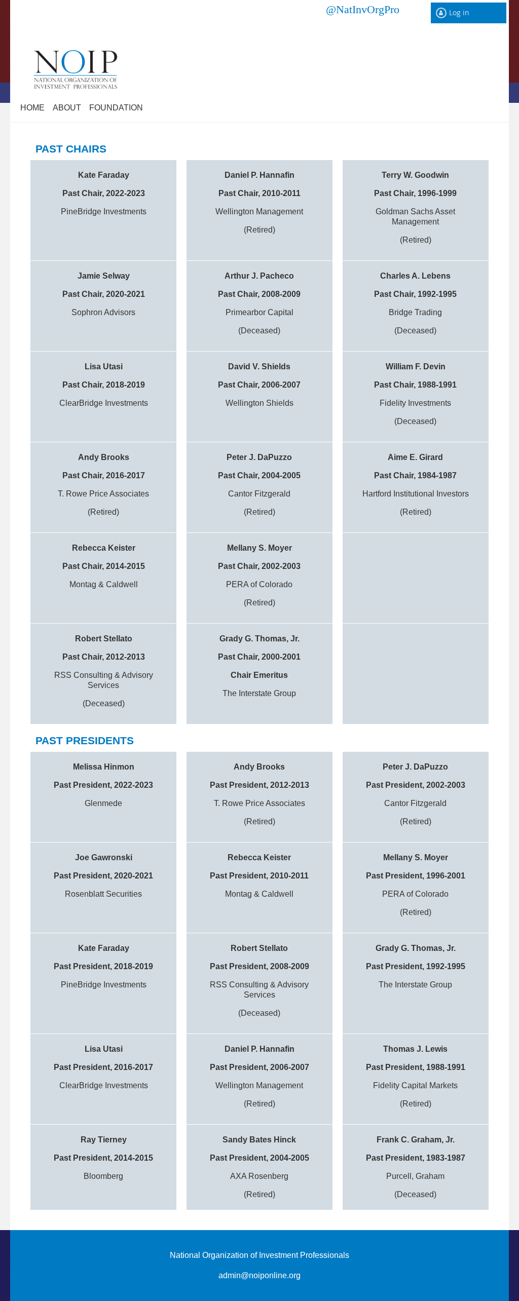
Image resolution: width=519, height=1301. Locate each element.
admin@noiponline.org (259, 1275)
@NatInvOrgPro (362, 9)
